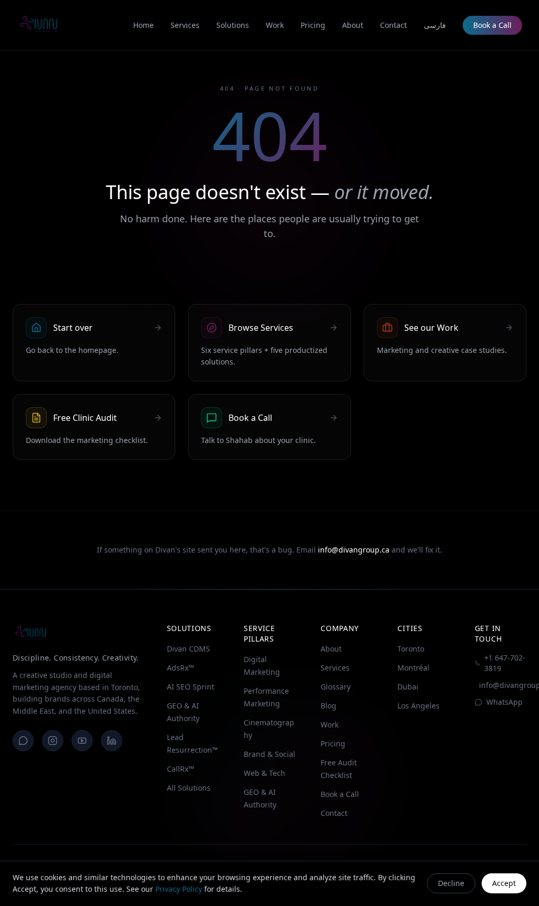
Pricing (333, 743)
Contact (334, 813)
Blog (328, 706)
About (331, 649)
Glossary (336, 687)
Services (335, 668)
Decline (451, 883)
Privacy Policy (178, 889)
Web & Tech (264, 773)
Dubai (407, 687)
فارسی (435, 25)
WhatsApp (504, 702)
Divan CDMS (188, 649)
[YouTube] (82, 740)
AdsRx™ (180, 668)
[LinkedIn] (111, 740)
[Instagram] (52, 740)
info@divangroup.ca (354, 550)
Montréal (413, 668)
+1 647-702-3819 (504, 663)
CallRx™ (180, 769)
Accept (504, 883)
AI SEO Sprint (190, 687)
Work (329, 725)
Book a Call (492, 25)
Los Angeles (418, 706)
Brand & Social (269, 754)
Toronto (410, 649)
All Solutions (189, 788)
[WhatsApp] (23, 740)
